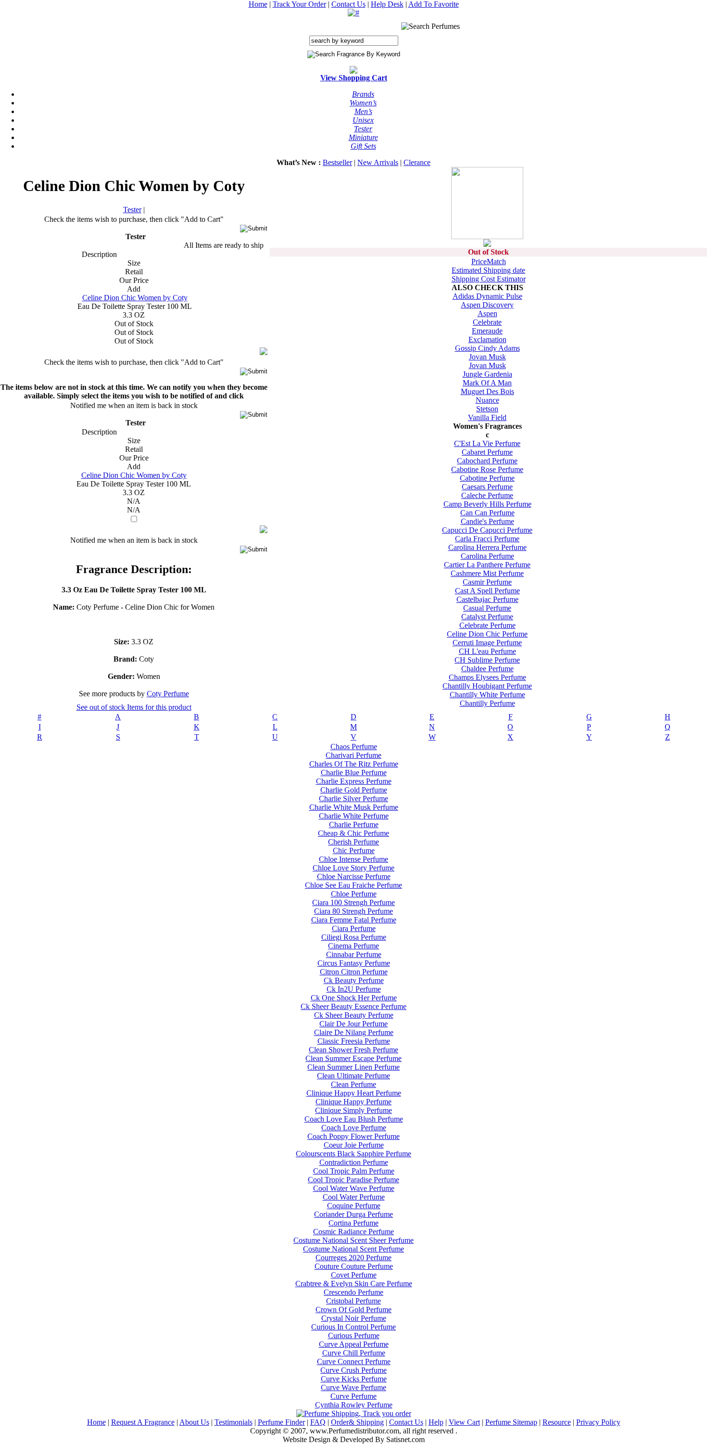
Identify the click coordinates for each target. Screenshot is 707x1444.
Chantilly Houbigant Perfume (487, 686)
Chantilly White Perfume (487, 694)
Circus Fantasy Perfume (353, 963)
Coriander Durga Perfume (353, 1214)
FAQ (318, 1422)
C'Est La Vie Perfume (487, 443)
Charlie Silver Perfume (353, 798)
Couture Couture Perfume (354, 1266)
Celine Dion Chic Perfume (487, 634)
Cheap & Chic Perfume (353, 833)
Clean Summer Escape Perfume (353, 1058)
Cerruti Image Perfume (487, 643)
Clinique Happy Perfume (353, 1102)
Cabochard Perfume (487, 461)
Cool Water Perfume (354, 1197)
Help (436, 1422)
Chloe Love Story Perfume (353, 868)
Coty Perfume (168, 694)
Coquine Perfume (353, 1205)
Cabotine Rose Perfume (487, 469)
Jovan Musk (487, 357)
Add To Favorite (433, 4)
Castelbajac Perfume (487, 599)
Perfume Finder (281, 1422)
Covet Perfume (354, 1275)
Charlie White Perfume (354, 816)
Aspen (487, 313)
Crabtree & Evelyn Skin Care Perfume (353, 1283)
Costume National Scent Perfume (353, 1249)
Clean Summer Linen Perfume (353, 1067)
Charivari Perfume (353, 755)
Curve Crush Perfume (353, 1370)
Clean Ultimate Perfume (353, 1076)
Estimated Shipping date (488, 270)
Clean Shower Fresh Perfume (353, 1050)
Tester (132, 209)
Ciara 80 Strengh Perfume (353, 911)
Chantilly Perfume (487, 703)
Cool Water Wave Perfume (353, 1188)
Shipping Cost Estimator (489, 279)
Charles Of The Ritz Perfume (353, 764)
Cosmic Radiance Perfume (353, 1231)
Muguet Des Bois (487, 391)
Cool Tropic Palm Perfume (353, 1171)
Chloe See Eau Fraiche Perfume (353, 885)
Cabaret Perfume (487, 452)
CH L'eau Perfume (487, 651)
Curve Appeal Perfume (354, 1344)
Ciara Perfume (354, 928)
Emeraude (487, 331)
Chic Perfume (354, 850)
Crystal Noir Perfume (353, 1318)
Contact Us (348, 4)
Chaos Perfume (353, 746)
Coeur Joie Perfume (354, 1145)
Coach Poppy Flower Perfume (353, 1136)
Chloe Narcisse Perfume (354, 876)
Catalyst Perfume (487, 617)
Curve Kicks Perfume (354, 1379)
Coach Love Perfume (353, 1128)
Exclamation (487, 339)
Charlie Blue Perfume (354, 772)
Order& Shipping (357, 1422)
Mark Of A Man (487, 383)
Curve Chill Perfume (353, 1353)
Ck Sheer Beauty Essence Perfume (353, 1006)
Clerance (417, 162)
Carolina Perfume (487, 556)
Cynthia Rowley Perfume (353, 1405)
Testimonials (233, 1422)
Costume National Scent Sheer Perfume (353, 1240)
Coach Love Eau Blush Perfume (353, 1119)
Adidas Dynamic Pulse (487, 296)
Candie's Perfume (487, 521)
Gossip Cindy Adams (487, 348)
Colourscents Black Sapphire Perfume (353, 1154)
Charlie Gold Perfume (353, 790)
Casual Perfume (487, 608)
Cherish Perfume (353, 842)
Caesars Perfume (487, 487)
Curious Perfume (353, 1335)
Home (258, 4)
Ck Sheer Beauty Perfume (353, 1015)
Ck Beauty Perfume (354, 980)
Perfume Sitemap (511, 1422)
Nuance (487, 400)
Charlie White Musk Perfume (353, 807)
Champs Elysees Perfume (487, 677)
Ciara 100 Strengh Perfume (353, 902)
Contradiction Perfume (353, 1162)
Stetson (487, 409)
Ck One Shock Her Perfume (354, 998)
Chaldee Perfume (487, 668)
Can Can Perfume (487, 513)
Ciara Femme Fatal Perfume (353, 920)
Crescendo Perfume (353, 1292)
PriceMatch (488, 261)
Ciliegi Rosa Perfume (353, 937)
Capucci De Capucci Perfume (487, 530)
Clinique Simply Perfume (353, 1110)
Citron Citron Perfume (354, 972)
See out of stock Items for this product (133, 707)
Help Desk (387, 4)
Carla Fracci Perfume (487, 539)
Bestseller (337, 162)
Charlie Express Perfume (353, 781)
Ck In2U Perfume (354, 989)
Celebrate (487, 322)
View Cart (464, 1422)
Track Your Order (299, 4)
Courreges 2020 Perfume (353, 1257)
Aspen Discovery (487, 305)
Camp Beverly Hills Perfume (487, 504)
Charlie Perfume (354, 824)
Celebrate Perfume (487, 625)
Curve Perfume (353, 1396)
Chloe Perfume (354, 894)
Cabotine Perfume (487, 478)
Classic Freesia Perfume (353, 1041)
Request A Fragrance (143, 1422)
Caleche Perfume (487, 495)
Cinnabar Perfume (353, 954)
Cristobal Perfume (353, 1301)
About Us (194, 1422)
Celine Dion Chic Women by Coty (135, 298)
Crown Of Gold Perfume (353, 1309)
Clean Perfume (353, 1084)
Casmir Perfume (487, 582)
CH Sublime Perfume (487, 660)
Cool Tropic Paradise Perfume (353, 1180)
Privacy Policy (598, 1422)
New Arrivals (377, 162)
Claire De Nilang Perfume (353, 1032)
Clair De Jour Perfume (353, 1024)
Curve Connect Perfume (354, 1361)
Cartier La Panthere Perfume (487, 565)
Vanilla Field (487, 417)
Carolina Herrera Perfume (487, 547)
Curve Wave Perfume (353, 1387)
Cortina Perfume (353, 1223)
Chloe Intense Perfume (353, 859)
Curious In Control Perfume (353, 1327)
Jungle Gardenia (487, 374)
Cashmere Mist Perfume (487, 573)
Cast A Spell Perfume (487, 591)
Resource (557, 1422)
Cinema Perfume (353, 946)
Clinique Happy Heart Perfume (353, 1093)
